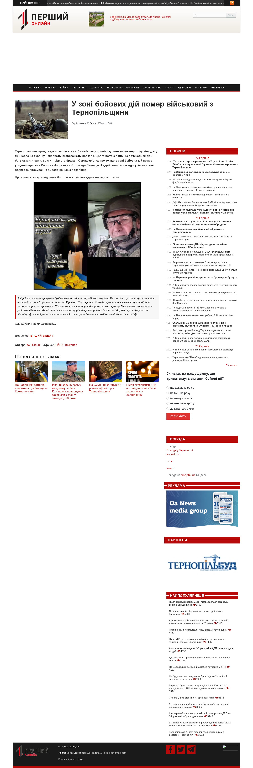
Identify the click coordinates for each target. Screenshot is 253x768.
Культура (201, 87)
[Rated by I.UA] (230, 747)
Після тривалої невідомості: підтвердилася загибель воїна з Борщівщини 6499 (198, 603)
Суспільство (152, 87)
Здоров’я (184, 87)
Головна (35, 87)
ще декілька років (182, 388)
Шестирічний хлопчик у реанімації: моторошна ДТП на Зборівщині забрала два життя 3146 (200, 715)
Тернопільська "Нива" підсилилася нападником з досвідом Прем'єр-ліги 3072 (196, 733)
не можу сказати (181, 398)
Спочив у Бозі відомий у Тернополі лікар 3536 (196, 697)
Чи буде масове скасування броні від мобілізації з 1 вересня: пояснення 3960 (198, 677)
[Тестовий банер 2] (202, 566)
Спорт (169, 87)
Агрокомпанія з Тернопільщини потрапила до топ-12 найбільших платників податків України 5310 (199, 622)
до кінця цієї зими (182, 408)
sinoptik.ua (188, 475)
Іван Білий (33, 345)
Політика (96, 87)
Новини (50, 87)
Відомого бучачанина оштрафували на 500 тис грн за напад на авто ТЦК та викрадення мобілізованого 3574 (199, 688)
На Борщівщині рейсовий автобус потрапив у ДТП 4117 (197, 668)
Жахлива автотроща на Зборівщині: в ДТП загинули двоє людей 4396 (201, 650)
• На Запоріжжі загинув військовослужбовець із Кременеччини (51, 3)
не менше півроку (182, 403)
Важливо (71, 345)
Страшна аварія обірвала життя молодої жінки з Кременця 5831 (196, 612)
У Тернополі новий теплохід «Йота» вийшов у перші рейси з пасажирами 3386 (198, 705)
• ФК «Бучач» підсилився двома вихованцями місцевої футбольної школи (133, 3)
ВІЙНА (59, 345)
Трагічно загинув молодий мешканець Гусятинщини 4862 (198, 631)
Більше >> (231, 365)
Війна (64, 87)
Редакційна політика (70, 759)
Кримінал (132, 87)
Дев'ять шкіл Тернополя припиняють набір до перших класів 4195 (199, 659)
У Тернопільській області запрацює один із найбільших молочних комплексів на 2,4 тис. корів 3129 (200, 724)
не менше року (180, 393)
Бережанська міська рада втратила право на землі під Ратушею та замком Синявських (140, 18)
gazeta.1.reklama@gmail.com (109, 752)
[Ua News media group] (202, 510)
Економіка (114, 87)
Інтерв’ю (217, 87)
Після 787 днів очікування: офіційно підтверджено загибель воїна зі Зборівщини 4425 (197, 640)
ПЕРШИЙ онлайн (41, 335)
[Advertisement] (126, 58)
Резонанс (79, 87)
